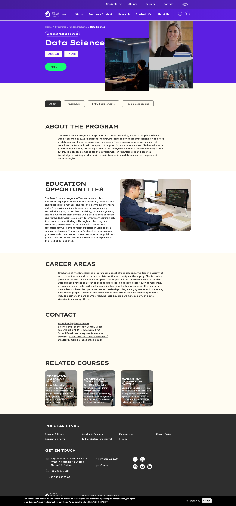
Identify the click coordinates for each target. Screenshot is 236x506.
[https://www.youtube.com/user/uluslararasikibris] (142, 466)
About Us (163, 14)
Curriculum (74, 104)
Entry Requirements (103, 104)
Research (124, 14)
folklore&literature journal (97, 439)
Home (48, 27)
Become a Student (100, 14)
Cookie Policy (164, 434)
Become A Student (55, 434)
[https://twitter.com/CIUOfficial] (142, 459)
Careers (150, 4)
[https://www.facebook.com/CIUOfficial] (135, 459)
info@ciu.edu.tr (109, 459)
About (52, 103)
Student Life (143, 14)
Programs (60, 27)
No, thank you (193, 500)
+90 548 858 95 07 (59, 477)
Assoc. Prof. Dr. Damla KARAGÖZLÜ (88, 336)
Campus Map (126, 434)
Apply (54, 66)
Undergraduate (78, 27)
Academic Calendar (93, 434)
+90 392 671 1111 (60, 471)
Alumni (132, 4)
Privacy (123, 439)
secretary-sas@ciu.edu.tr (89, 333)
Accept (206, 500)
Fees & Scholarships (138, 104)
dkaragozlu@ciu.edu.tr (89, 339)
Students (111, 4)
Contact (168, 4)
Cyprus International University (59, 15)
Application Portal (55, 439)
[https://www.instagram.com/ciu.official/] (135, 466)
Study (79, 14)
